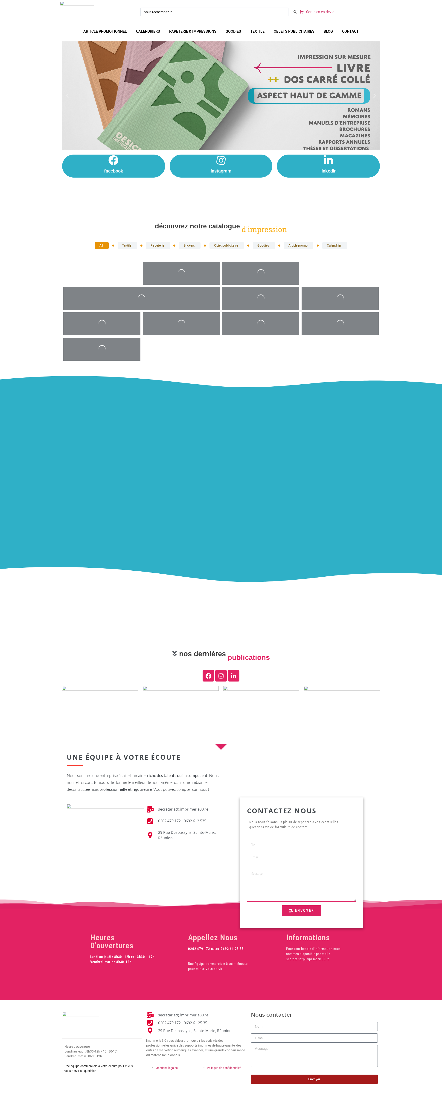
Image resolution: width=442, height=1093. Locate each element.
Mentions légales (166, 1068)
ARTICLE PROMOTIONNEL (105, 31)
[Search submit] (295, 12)
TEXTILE (257, 31)
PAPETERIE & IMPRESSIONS (192, 31)
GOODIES (233, 31)
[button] (67, 95)
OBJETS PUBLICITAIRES (294, 31)
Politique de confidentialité (224, 1068)
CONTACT (350, 31)
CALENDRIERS (148, 31)
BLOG (328, 31)
